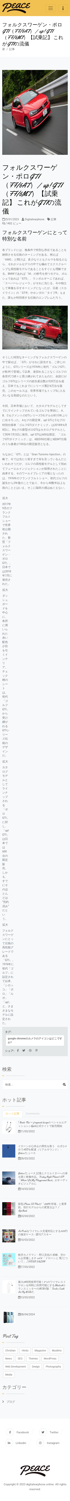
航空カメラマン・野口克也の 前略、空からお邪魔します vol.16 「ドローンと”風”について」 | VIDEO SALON (43, 1258)
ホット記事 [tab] (12, 1113)
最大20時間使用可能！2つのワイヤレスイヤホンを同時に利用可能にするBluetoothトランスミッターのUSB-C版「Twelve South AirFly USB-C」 (42, 1287)
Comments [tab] (33, 1113)
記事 (12, 49)
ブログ (10, 1401)
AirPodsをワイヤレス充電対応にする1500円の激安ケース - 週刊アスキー (43, 1232)
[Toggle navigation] (50, 8)
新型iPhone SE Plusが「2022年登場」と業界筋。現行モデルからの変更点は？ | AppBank (42, 1207)
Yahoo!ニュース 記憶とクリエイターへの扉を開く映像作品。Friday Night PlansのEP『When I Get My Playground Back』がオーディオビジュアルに (43, 1178)
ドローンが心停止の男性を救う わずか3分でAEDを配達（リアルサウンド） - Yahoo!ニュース (42, 1149)
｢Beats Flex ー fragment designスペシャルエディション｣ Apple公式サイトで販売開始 (42, 1124)
